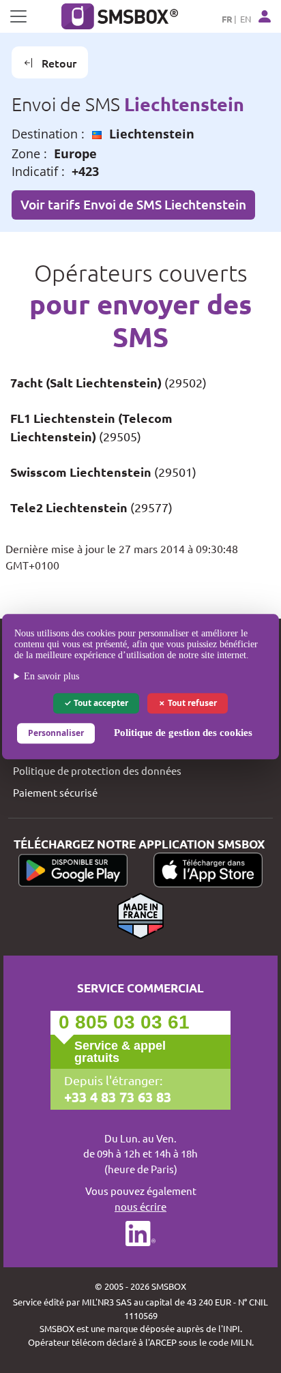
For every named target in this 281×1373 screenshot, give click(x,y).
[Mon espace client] (264, 16)
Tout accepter (100, 703)
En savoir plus (51, 676)
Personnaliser (56, 733)
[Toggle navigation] (18, 16)
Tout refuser (191, 703)
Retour (59, 62)
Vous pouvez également (140, 1198)
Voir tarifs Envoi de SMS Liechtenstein (133, 204)
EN (245, 19)
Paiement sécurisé (55, 792)
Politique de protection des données (97, 770)
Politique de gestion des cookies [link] (183, 732)
